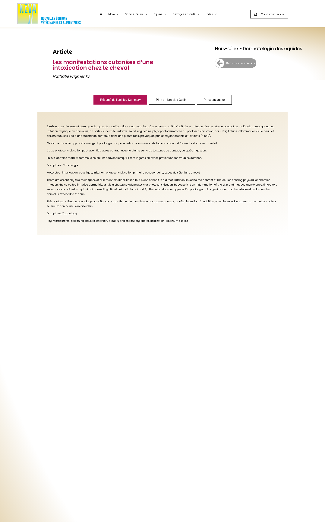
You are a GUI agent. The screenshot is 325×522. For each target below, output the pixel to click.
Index (209, 14)
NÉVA (111, 14)
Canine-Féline (134, 14)
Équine (158, 14)
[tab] (120, 100)
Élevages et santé (184, 14)
